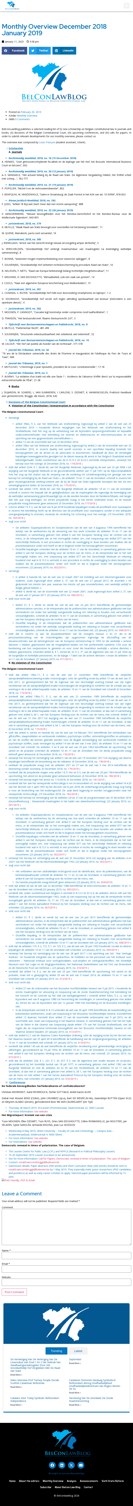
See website (41, 1111)
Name (6, 1250)
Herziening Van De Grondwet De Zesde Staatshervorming (91, 1399)
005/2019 (72, 889)
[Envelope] (80, 1465)
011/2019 (65, 659)
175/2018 (69, 485)
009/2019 (112, 949)
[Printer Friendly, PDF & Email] (18, 1180)
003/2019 (105, 861)
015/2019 (14, 1057)
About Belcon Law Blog (67, 1487)
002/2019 (59, 567)
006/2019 (76, 595)
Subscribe (45, 1487)
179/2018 (73, 768)
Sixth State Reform (113, 1481)
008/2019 (124, 630)
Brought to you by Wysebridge (67, 1473)
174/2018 (75, 463)
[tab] (56, 1351)
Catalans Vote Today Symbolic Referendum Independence (34, 1399)
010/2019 (82, 968)
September (75, 1359)
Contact (88, 1487)
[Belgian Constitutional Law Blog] (52, 103)
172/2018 (25, 692)
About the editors (29, 1481)
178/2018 (104, 761)
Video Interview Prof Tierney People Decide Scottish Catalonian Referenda (34, 1381)
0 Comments (22, 119)
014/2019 (83, 1042)
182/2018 (71, 794)
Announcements (89, 1481)
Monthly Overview (27, 115)
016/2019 (70, 1078)
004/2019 (106, 882)
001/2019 (14, 805)
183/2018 (18, 517)
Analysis (71, 1481)
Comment (7, 1207)
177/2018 (90, 503)
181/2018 (98, 779)
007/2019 (50, 907)
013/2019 (74, 1031)
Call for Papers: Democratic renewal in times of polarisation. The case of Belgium (84, 1158)
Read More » (16, 1375)
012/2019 (65, 978)
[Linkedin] (61, 1465)
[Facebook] (52, 1465)
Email (6, 1264)
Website (6, 1277)
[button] (127, 5)
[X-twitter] (71, 1465)
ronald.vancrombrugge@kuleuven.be (39, 1162)
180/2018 (114, 776)
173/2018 (40, 729)
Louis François (47, 142)
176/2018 (68, 754)
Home (12, 1481)
